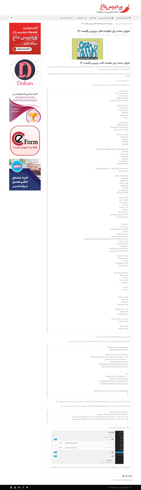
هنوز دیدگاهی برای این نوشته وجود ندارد (101, 35)
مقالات (91, 18)
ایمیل (79, 35)
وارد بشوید (116, 480)
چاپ (85, 35)
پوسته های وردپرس (122, 18)
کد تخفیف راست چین (66, 18)
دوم (120, 67)
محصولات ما (79, 18)
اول (123, 67)
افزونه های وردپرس (104, 18)
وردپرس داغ (117, 35)
